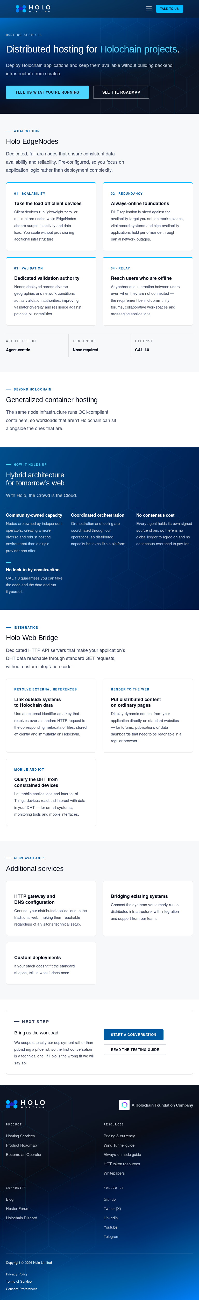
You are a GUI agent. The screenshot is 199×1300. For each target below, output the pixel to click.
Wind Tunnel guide (119, 1145)
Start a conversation (133, 1034)
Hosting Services (20, 1135)
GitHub (110, 1199)
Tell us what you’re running (47, 92)
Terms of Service (19, 1281)
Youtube (110, 1227)
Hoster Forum (18, 1208)
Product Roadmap (21, 1145)
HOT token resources (122, 1163)
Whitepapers (114, 1173)
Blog (9, 1199)
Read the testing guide (135, 1049)
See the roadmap (121, 92)
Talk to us (169, 8)
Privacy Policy (17, 1274)
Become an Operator (23, 1154)
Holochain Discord (21, 1217)
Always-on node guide (122, 1154)
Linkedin (111, 1217)
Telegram (111, 1236)
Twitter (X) (112, 1208)
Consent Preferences (22, 1288)
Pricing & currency (119, 1135)
